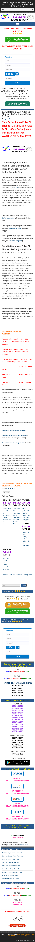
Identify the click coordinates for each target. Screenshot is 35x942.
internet (8, 410)
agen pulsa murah (10, 119)
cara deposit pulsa (15, 228)
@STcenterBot (17, 754)
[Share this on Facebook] (6, 488)
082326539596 (18, 835)
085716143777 (17, 690)
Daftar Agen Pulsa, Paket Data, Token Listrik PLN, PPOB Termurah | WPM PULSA (17, 4)
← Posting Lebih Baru (8, 575)
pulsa (16, 187)
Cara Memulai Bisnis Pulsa (10, 859)
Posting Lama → (28, 575)
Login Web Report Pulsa (10, 875)
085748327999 (17, 693)
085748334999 (17, 695)
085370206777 (17, 688)
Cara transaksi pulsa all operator (13, 443)
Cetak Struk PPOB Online (10, 879)
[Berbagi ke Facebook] (9, 492)
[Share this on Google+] (14, 488)
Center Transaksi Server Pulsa (12, 872)
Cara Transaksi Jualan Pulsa (11, 869)
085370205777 (17, 686)
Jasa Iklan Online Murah (27, 940)
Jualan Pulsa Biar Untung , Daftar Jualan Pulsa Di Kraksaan (26, 538)
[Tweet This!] (10, 488)
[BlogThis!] (6, 492)
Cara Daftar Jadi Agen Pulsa (11, 862)
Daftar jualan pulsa (8, 218)
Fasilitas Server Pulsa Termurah (12, 856)
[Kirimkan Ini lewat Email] (4, 492)
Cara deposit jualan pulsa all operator (14, 435)
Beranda (19, 575)
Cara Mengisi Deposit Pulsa (11, 866)
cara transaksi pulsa (15, 241)
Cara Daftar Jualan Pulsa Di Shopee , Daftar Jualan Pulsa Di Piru (16, 114)
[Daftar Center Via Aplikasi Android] (17, 765)
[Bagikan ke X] (8, 492)
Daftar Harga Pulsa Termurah (12, 853)
